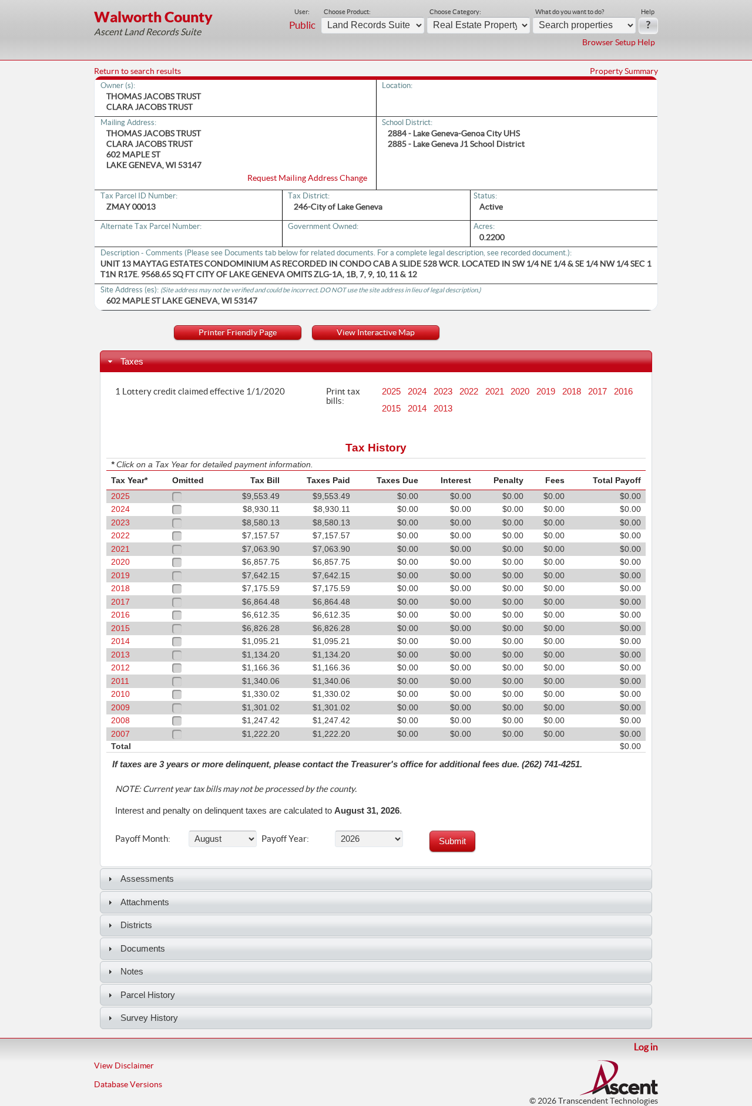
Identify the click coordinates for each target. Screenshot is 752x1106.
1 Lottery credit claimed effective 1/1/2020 (200, 391)
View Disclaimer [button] (124, 1065)
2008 (120, 720)
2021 (494, 391)
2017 (597, 391)
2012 (120, 667)
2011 (120, 681)
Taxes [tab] (131, 361)
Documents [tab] (142, 948)
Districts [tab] (136, 925)
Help (647, 11)
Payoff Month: (142, 838)
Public (302, 25)
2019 (545, 391)
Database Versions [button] (128, 1084)
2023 (443, 391)
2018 (571, 391)
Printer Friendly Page (238, 332)
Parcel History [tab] (147, 995)
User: (302, 11)
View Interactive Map (376, 332)
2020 (520, 391)
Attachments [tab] (144, 902)
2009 (120, 707)
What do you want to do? (569, 11)
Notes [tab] (131, 971)
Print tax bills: (343, 395)
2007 (120, 734)
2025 (391, 391)
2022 (468, 391)
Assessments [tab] (147, 879)
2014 (417, 408)
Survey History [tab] (149, 1018)
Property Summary (624, 71)
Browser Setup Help (618, 42)
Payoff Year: (285, 838)
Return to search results (137, 71)
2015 (391, 408)
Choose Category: (455, 11)
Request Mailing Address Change (307, 178)
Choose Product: (347, 11)
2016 (623, 391)
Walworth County (153, 16)
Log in (646, 1046)
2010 (120, 694)
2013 (443, 408)
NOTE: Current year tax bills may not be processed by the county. (236, 789)
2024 (417, 391)
